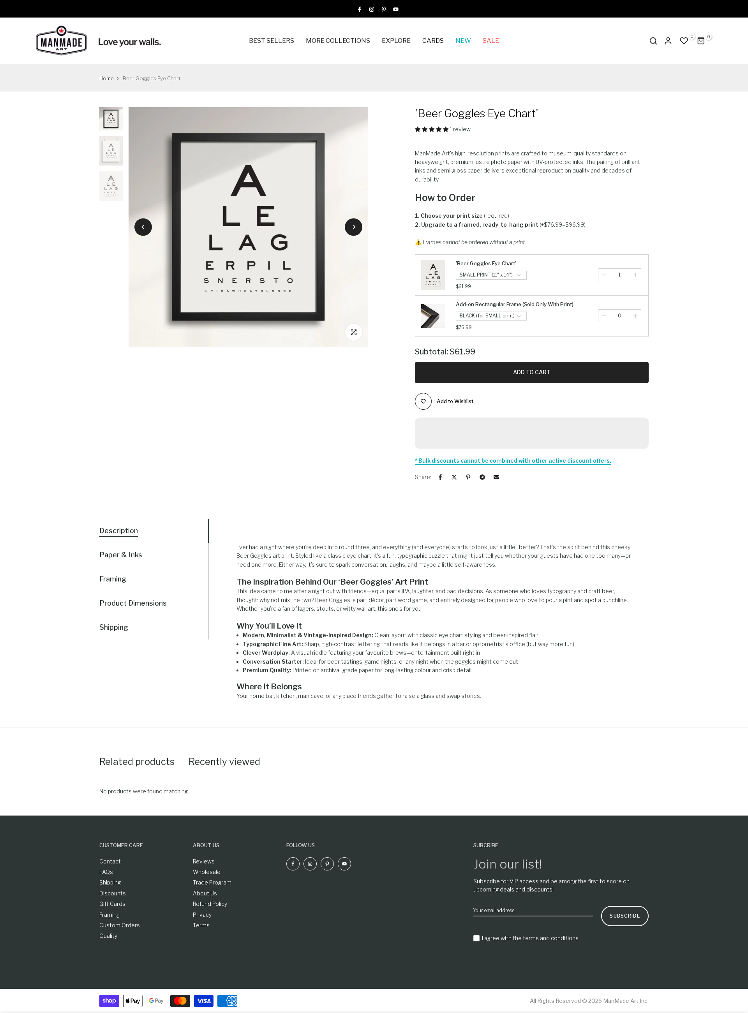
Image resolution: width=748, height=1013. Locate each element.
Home (106, 78)
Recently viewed (224, 761)
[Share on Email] (496, 477)
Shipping (110, 882)
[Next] (353, 227)
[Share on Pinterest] (468, 477)
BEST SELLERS (271, 40)
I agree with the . (531, 938)
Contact (110, 861)
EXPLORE (396, 40)
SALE (491, 40)
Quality (108, 935)
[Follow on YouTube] (396, 8)
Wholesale (207, 872)
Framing (109, 914)
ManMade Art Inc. (626, 1000)
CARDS (433, 40)
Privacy (202, 914)
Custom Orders (119, 925)
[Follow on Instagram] (372, 8)
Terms (201, 925)
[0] (684, 41)
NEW (463, 40)
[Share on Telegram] (482, 477)
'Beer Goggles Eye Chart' (486, 263)
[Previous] (143, 227)
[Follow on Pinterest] (384, 8)
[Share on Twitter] (454, 477)
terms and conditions (551, 938)
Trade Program (212, 882)
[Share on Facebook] (440, 477)
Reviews (204, 861)
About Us (205, 893)
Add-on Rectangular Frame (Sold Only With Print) (514, 304)
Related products (137, 761)
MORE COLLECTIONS (338, 40)
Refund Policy (210, 903)
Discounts (112, 893)
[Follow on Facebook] (359, 8)
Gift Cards (112, 903)
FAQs (106, 872)
